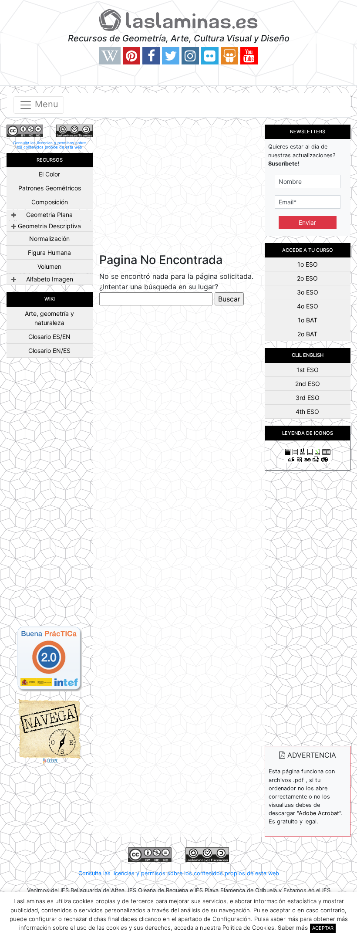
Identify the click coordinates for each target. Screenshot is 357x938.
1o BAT (307, 320)
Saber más (293, 927)
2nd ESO (307, 383)
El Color (49, 174)
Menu (45, 104)
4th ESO (307, 411)
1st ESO (307, 369)
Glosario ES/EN (49, 336)
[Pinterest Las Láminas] (131, 55)
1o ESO (307, 264)
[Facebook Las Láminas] (151, 55)
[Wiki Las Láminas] (110, 55)
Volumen (49, 266)
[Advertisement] (50, 495)
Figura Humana (49, 252)
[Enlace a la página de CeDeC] (49, 730)
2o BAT (307, 334)
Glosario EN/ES (49, 350)
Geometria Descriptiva (49, 226)
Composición (49, 202)
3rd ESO (308, 397)
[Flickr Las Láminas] (210, 55)
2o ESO (307, 278)
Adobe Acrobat (319, 813)
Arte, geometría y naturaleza (49, 318)
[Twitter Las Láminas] (170, 55)
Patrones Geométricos (49, 188)
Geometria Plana (49, 214)
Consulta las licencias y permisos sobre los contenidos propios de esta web (49, 145)
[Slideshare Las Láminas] (229, 55)
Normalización (49, 238)
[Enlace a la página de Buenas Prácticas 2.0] (49, 658)
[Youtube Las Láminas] (249, 55)
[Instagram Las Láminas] (190, 55)
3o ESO (307, 292)
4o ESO (307, 306)
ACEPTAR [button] (322, 928)
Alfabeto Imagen (49, 279)
